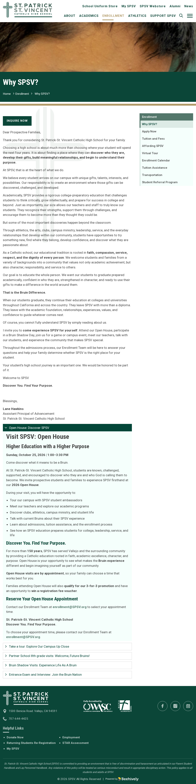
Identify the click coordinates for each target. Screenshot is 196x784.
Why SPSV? (42, 94)
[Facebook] (162, 706)
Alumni (175, 6)
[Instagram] (175, 706)
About (69, 16)
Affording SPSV (152, 146)
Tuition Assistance (154, 167)
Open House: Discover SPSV (29, 428)
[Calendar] (188, 706)
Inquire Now (17, 120)
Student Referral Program (160, 182)
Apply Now (149, 131)
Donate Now (15, 737)
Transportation (152, 175)
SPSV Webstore (153, 6)
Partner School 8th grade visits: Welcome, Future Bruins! (49, 656)
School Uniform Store (100, 6)
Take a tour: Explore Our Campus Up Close (39, 646)
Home (7, 94)
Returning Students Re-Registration (31, 743)
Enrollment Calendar (156, 160)
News (188, 6)
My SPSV (129, 6)
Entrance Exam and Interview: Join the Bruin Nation (45, 674)
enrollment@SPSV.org (23, 637)
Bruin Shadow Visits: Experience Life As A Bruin (43, 665)
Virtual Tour (150, 153)
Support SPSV (163, 16)
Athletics (137, 16)
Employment (71, 737)
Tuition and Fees (153, 138)
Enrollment (113, 16)
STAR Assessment (75, 743)
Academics (89, 16)
